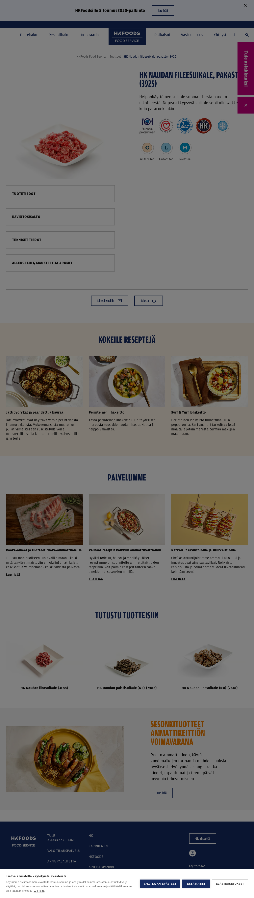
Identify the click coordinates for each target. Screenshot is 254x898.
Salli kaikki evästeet (160, 883)
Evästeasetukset (230, 883)
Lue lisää (39, 890)
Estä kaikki (196, 883)
